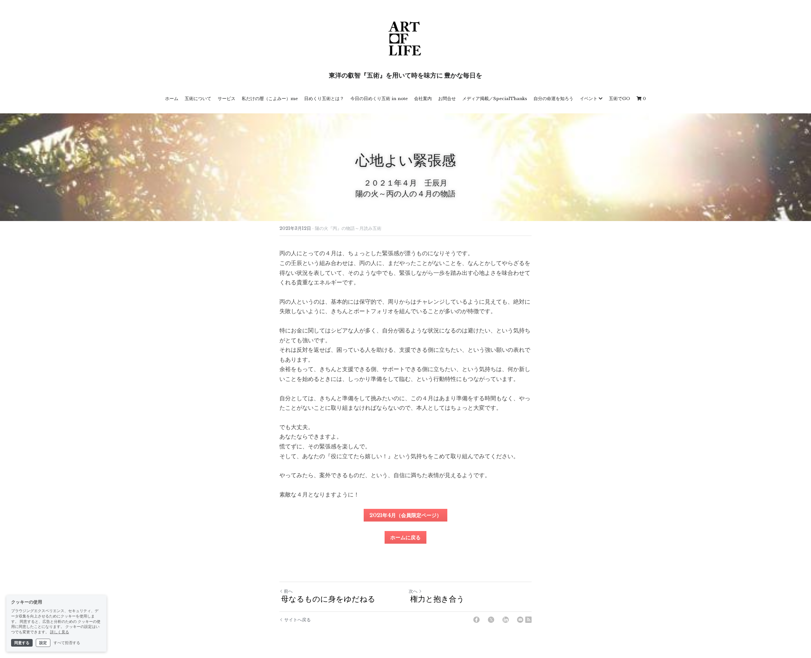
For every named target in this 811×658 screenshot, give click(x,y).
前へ (288, 591)
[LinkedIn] (505, 620)
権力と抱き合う (436, 599)
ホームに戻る (405, 537)
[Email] (520, 620)
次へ (413, 591)
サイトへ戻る (297, 620)
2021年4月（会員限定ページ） (405, 515)
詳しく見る (59, 632)
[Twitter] (491, 620)
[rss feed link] (528, 620)
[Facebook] (476, 620)
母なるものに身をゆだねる (327, 599)
